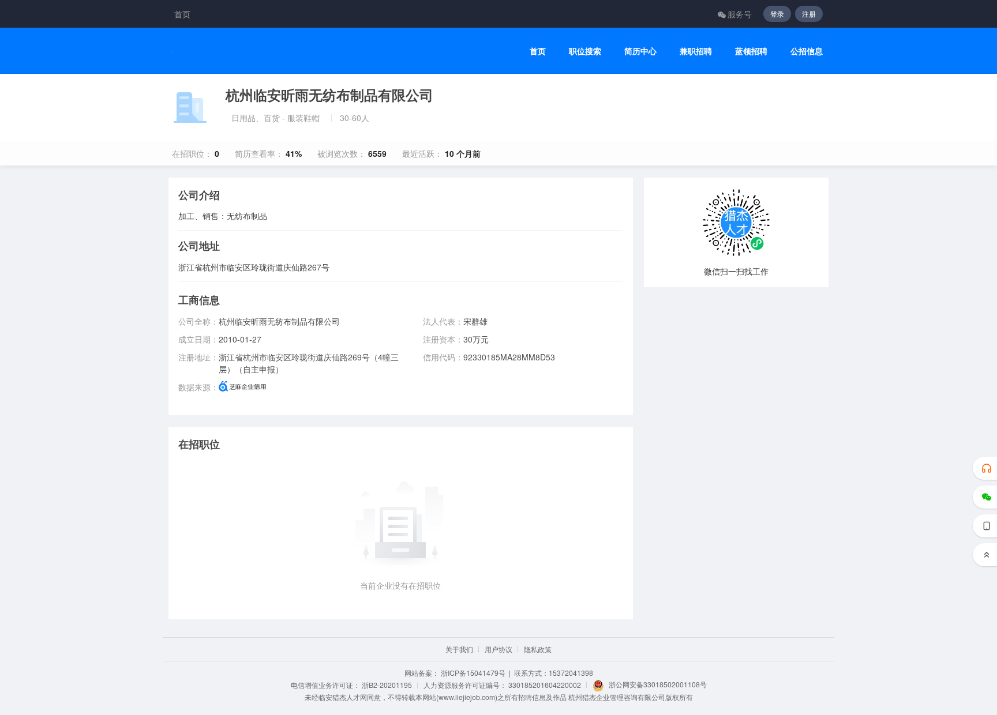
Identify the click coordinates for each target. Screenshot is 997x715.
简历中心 (640, 51)
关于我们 (459, 649)
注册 (809, 13)
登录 (777, 13)
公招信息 (806, 51)
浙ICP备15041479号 (473, 673)
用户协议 (498, 649)
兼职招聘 (696, 51)
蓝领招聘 (751, 51)
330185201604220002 (544, 685)
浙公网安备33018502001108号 (658, 684)
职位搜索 (585, 51)
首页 (182, 14)
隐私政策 (538, 649)
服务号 (740, 14)
